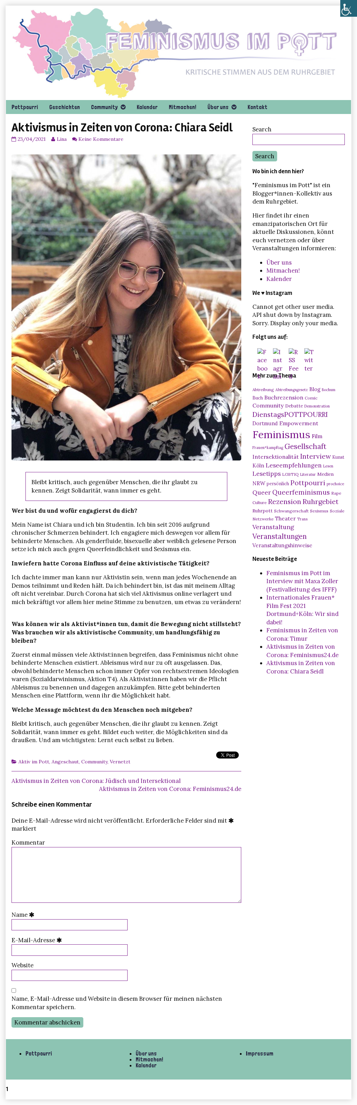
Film (317, 436)
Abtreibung (263, 389)
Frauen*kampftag (267, 447)
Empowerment (298, 423)
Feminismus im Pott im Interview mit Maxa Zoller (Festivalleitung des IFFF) (302, 581)
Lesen (328, 466)
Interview (315, 456)
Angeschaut (65, 762)
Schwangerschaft (291, 510)
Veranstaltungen (279, 536)
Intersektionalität (275, 456)
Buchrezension (283, 397)
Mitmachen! (182, 107)
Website (22, 965)
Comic (311, 398)
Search (262, 129)
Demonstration (317, 406)
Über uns (218, 107)
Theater (285, 518)
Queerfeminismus (301, 492)
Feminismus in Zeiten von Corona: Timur (302, 634)
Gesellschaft (305, 446)
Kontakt (257, 107)
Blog (314, 389)
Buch (257, 398)
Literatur (308, 474)
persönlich (278, 483)
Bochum (328, 389)
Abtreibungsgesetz (291, 389)
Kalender (147, 107)
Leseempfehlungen (294, 465)
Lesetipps (266, 474)
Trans (302, 519)
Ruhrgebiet (321, 501)
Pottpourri (25, 107)
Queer (261, 492)
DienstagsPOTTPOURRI (290, 414)
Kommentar (28, 842)
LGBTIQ (290, 474)
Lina (61, 139)
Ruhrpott (262, 511)
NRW (258, 483)
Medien (325, 474)
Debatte (294, 406)
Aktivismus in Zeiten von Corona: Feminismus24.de (170, 789)
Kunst (338, 457)
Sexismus (319, 510)
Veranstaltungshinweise (282, 545)
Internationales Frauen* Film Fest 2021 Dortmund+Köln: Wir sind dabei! (302, 610)
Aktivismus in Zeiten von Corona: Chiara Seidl (300, 667)
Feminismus (281, 434)
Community (104, 107)
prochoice (335, 483)
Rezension (284, 501)
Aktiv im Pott (33, 762)
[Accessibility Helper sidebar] (348, 8)
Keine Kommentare (100, 139)
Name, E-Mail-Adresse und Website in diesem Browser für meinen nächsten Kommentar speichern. (117, 1003)
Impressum (259, 1053)
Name (25, 915)
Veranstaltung (273, 527)
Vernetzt (120, 762)
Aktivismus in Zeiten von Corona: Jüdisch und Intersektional (96, 781)
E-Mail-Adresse (38, 940)
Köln (258, 465)
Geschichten (64, 107)
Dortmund (265, 423)
